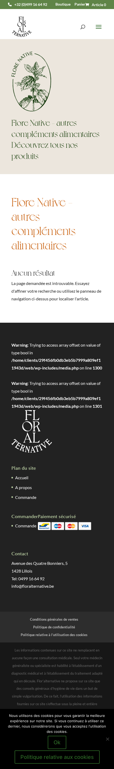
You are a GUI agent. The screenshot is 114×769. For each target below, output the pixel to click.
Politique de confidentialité (54, 627)
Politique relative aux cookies (57, 757)
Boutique (63, 4)
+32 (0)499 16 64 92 (30, 4)
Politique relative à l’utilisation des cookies (54, 635)
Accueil (21, 477)
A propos (23, 487)
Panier (79, 4)
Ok (57, 742)
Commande (25, 497)
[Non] (107, 739)
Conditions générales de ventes (54, 619)
